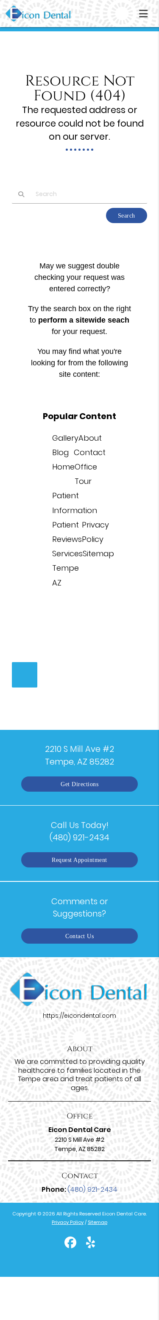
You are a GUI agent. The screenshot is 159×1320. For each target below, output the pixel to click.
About (90, 438)
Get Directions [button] (79, 784)
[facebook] (70, 1244)
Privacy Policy (68, 1222)
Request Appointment (79, 859)
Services (67, 553)
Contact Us (79, 936)
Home (63, 466)
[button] (146, 12)
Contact (90, 452)
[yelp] (90, 1244)
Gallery (65, 438)
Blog (60, 452)
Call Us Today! (79, 831)
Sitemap (98, 553)
